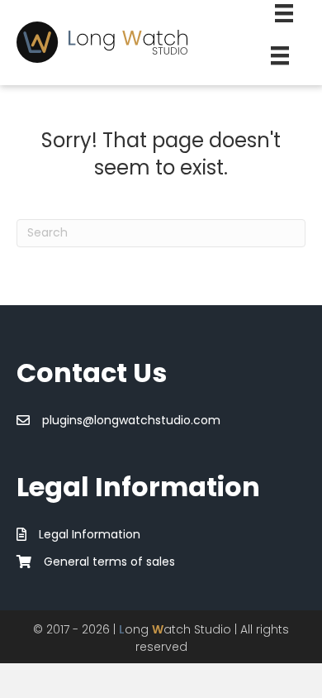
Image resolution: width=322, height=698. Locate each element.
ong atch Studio (175, 629)
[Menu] (279, 55)
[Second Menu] (284, 13)
